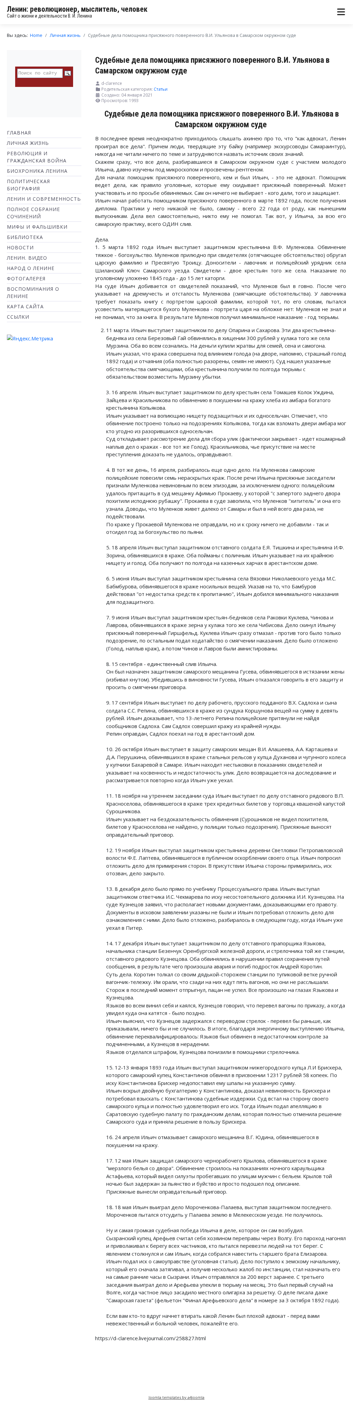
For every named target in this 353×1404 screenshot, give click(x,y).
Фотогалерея (26, 278)
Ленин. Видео (27, 258)
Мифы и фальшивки (37, 226)
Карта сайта (25, 306)
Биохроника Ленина (37, 171)
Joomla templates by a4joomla (176, 1397)
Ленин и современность (44, 199)
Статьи (161, 89)
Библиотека (25, 237)
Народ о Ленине (30, 268)
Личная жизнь (28, 143)
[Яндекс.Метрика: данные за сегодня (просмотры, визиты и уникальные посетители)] (30, 338)
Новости (20, 247)
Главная (19, 132)
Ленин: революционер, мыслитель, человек (77, 9)
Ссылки (18, 316)
